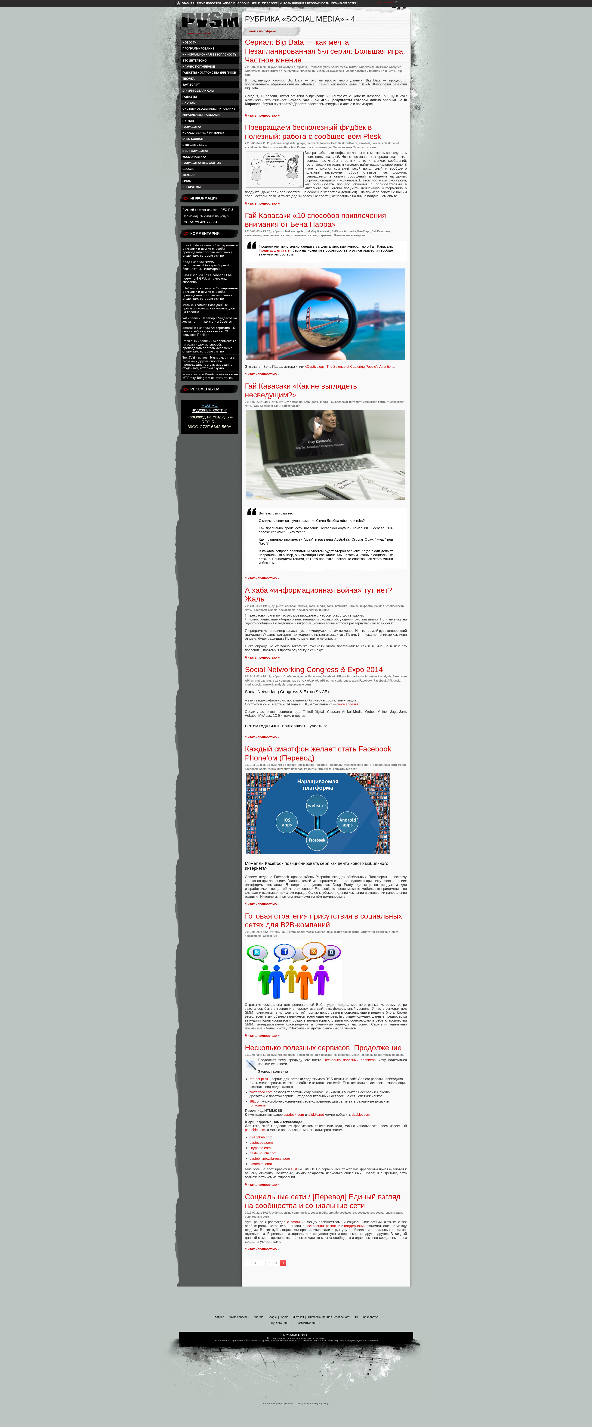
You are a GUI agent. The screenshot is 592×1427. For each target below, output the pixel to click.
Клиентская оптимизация (314, 147)
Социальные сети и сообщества (337, 932)
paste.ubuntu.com (263, 1153)
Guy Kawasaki (320, 231)
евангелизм (253, 235)
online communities (296, 1212)
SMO (335, 231)
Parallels (364, 143)
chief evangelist (294, 231)
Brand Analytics (319, 67)
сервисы (344, 1054)
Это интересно (194, 60)
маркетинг (325, 235)
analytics (289, 67)
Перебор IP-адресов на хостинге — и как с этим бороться (209, 319)
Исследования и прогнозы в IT (366, 71)
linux (186, 181)
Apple (255, 3)
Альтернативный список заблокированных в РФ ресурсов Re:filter (209, 331)
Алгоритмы (191, 187)
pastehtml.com (261, 1164)
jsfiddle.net (316, 1114)
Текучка (188, 78)
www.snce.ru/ (347, 704)
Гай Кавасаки (381, 231)
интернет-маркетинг (330, 71)
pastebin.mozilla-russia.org (270, 1158)
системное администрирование (208, 108)
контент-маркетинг (304, 235)
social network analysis (375, 676)
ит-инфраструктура (264, 680)
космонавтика (194, 157)
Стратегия (368, 932)
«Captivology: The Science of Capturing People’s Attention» (349, 366)
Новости (189, 42)
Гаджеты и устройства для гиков (209, 72)
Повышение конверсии (349, 235)
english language (294, 143)
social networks (337, 606)
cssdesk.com (294, 1114)
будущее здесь (194, 144)
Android (229, 3)
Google (243, 3)
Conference (291, 676)
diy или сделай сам (198, 90)
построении (314, 1226)
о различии (296, 1222)
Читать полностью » (262, 115)
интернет (283, 769)
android (189, 102)
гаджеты (189, 96)
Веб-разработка (195, 151)
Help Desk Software (344, 143)
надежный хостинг (209, 407)
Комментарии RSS (309, 1323)
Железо (188, 175)
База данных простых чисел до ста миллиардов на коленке (208, 308)
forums (325, 143)
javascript (191, 84)
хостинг (372, 147)
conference (342, 680)
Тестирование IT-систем (349, 147)
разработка (191, 126)
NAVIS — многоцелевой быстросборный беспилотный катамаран (205, 265)
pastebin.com (255, 1130)
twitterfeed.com (261, 1092)
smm (292, 932)
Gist (294, 1169)
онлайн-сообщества (342, 1212)
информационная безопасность (209, 54)
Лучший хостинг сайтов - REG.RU (207, 210)
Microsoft (270, 3)
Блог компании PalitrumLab (263, 71)
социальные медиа (389, 1212)
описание (258, 1105)
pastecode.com (261, 1142)
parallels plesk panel (385, 143)
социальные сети (291, 680)
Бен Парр (363, 231)
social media (339, 67)
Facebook (290, 606)
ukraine (354, 606)
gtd (308, 231)
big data (302, 67)
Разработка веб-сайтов (201, 163)
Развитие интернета (357, 764)
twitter (353, 67)
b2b (387, 932)
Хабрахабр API (315, 680)
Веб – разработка (344, 3)
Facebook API (332, 676)
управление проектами (201, 114)
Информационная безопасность (304, 3)
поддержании (354, 1226)
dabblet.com (361, 1114)
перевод (321, 764)
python (188, 120)
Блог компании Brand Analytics (380, 67)
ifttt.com (256, 1101)
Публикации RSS (282, 1323)
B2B (285, 932)
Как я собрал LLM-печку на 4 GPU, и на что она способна (207, 278)
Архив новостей (209, 3)
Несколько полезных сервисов (350, 1060)
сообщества (366, 1212)
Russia (302, 606)
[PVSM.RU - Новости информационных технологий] (210, 21)
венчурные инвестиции (299, 71)
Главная (188, 3)
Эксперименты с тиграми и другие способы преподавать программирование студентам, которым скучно (210, 250)
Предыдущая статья (276, 250)
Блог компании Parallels (279, 147)
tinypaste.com (260, 1148)
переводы (335, 764)
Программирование (198, 48)
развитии (333, 1226)
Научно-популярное (198, 66)
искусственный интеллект (204, 132)
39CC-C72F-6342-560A (199, 222)
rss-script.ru (259, 1079)
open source (192, 138)
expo (303, 676)
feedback (313, 143)
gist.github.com (261, 1137)
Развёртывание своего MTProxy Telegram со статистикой (210, 376)
